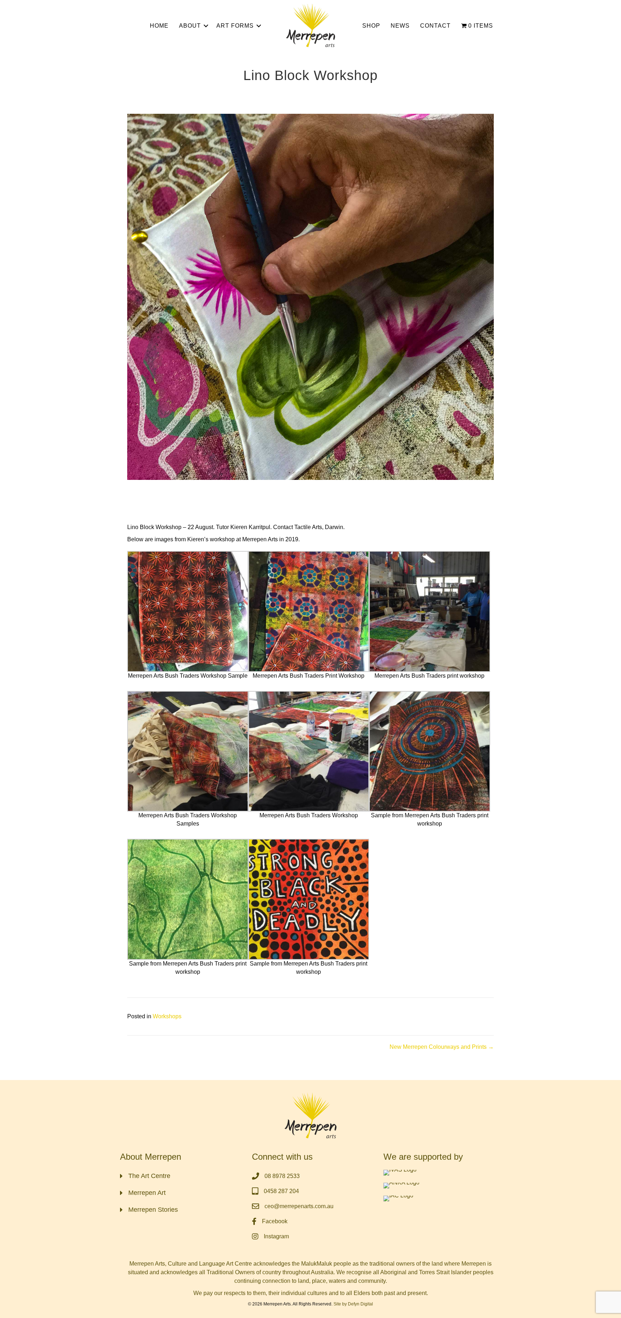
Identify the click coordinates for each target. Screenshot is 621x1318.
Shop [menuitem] (371, 26)
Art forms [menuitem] (235, 26)
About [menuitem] (190, 26)
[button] (206, 26)
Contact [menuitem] (435, 26)
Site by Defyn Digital (353, 1304)
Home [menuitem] (159, 26)
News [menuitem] (400, 26)
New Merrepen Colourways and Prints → (442, 1047)
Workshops (167, 1016)
